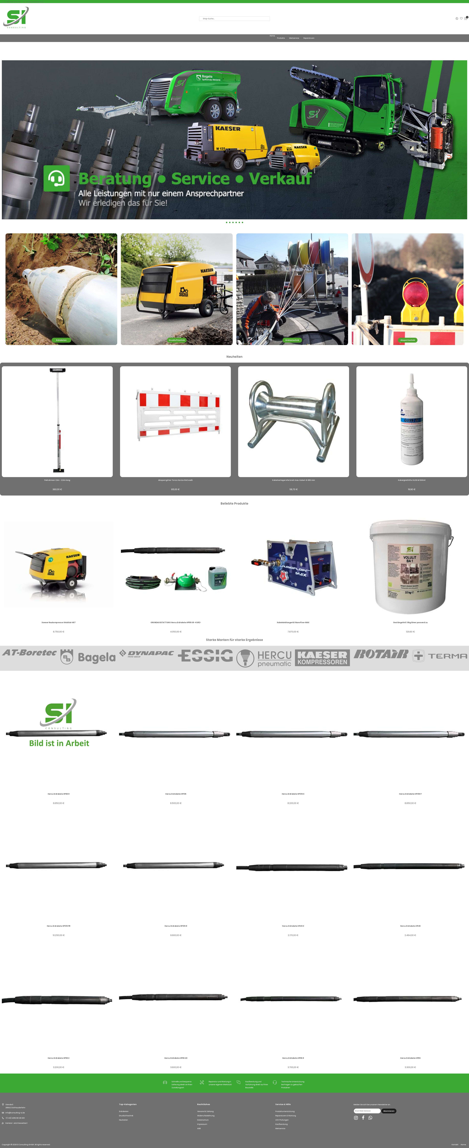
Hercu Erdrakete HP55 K (59, 1058)
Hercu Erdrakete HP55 (410, 1058)
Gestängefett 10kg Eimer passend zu (293, 622)
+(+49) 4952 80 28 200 (15, 1118)
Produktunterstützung (285, 1111)
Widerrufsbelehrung (205, 1115)
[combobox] (234, 18)
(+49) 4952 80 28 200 (13, 2)
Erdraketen (123, 1111)
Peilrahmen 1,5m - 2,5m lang (57, 480)
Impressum (202, 1124)
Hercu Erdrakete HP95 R (59, 794)
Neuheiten (123, 1120)
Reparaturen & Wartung (285, 1115)
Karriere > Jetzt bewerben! (16, 1123)
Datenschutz (203, 1120)
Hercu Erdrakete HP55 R (293, 1058)
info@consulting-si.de (34, 2)
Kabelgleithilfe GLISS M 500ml (412, 480)
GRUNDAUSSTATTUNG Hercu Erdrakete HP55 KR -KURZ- (58, 622)
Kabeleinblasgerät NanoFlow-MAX (176, 622)
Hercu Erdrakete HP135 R (176, 926)
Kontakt (455, 1144)
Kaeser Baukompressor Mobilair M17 (410, 622)
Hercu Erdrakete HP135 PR (58, 926)
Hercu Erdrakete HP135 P (410, 794)
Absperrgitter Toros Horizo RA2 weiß (175, 480)
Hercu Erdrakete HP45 (410, 926)
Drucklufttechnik (126, 1115)
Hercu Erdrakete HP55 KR (175, 1058)
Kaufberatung (281, 1124)
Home (272, 36)
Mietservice (280, 1128)
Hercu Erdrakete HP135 (175, 794)
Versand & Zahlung (205, 1111)
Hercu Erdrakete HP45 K (293, 926)
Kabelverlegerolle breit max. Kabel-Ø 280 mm (293, 480)
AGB (199, 1128)
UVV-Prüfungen (282, 1120)
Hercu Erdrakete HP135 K (293, 794)
